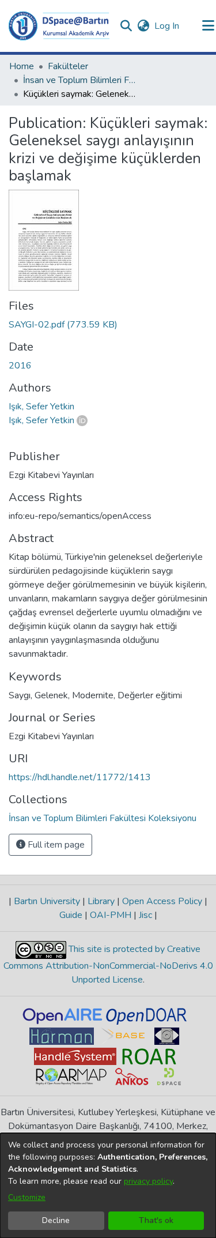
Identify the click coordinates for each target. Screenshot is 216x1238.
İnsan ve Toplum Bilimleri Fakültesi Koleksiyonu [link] (80, 80)
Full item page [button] (55, 844)
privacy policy (148, 1181)
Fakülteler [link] (68, 66)
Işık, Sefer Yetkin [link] (41, 406)
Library (101, 901)
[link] (63, 324)
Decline (56, 1220)
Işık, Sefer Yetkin (41, 420)
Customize (27, 1197)
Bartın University (47, 901)
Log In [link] (167, 26)
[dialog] (108, 1185)
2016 (20, 365)
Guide (72, 915)
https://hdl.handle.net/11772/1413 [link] (80, 777)
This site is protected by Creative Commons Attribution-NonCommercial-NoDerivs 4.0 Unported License (108, 964)
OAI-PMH (111, 915)
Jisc (145, 915)
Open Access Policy (162, 901)
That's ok (156, 1220)
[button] (59, 26)
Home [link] (21, 66)
